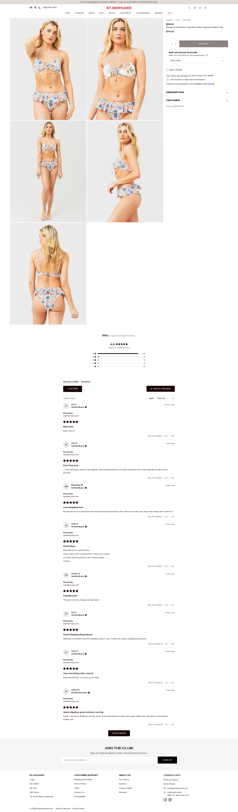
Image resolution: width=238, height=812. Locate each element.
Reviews (122, 792)
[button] (119, 353)
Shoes (111, 13)
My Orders (34, 784)
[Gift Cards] (31, 7)
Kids (101, 13)
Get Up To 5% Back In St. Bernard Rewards (138, 2)
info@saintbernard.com (177, 788)
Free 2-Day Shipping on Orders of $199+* (98, 2)
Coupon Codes (125, 788)
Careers (122, 784)
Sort (151, 398)
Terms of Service (62, 809)
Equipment (125, 13)
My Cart (33, 788)
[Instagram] (170, 799)
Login (32, 780)
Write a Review (164, 389)
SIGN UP (167, 760)
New (68, 13)
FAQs (76, 788)
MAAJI (170, 24)
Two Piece (186, 20)
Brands (159, 13)
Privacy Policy (78, 809)
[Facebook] (165, 799)
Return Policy (80, 784)
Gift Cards (34, 792)
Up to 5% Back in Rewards (41, 797)
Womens (79, 13)
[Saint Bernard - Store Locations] (35, 7)
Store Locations (171, 780)
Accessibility (79, 797)
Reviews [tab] (70, 382)
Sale (170, 13)
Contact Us (79, 792)
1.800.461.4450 (174, 792)
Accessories (143, 13)
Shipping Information (83, 780)
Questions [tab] (86, 382)
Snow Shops (169, 784)
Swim (178, 20)
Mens (91, 13)
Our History (124, 780)
